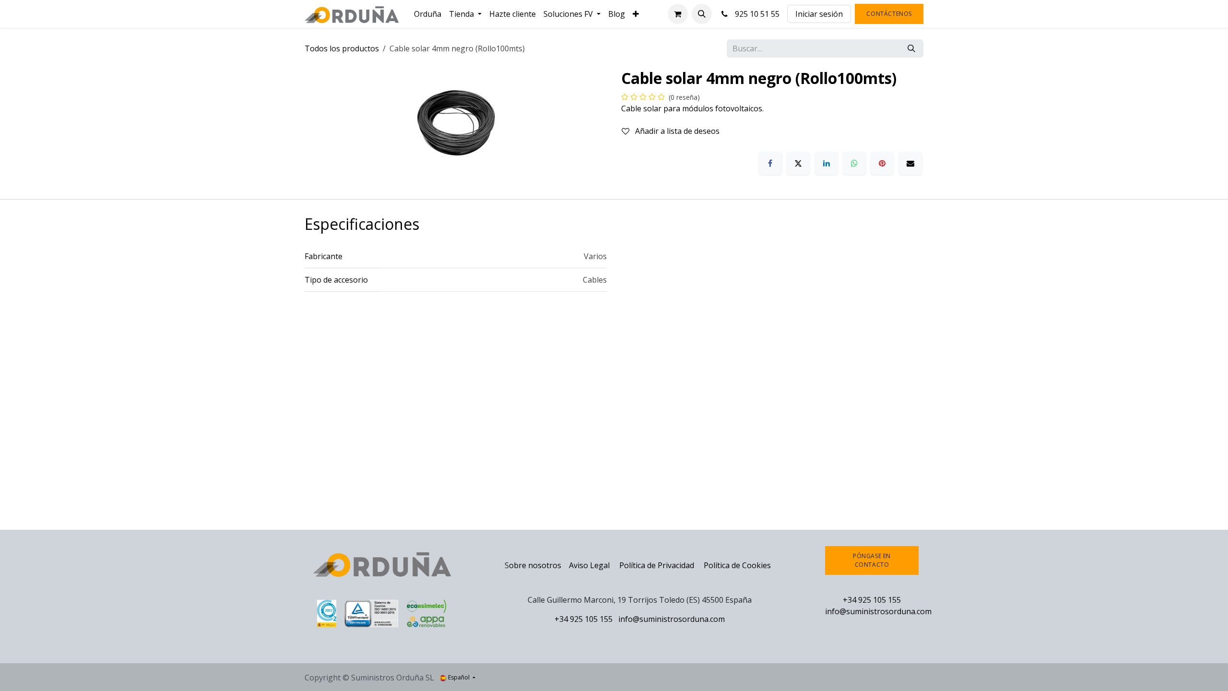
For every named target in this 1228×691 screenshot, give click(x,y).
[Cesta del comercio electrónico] (678, 14)
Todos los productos (342, 48)
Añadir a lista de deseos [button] (676, 131)
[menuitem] (427, 14)
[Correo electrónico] (910, 163)
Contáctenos (889, 14)
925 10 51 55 (755, 14)
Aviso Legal (589, 565)
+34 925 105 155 (584, 619)
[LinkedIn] (826, 163)
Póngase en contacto (872, 560)
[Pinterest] (882, 163)
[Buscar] (911, 48)
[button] (702, 14)
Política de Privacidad (657, 565)
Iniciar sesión (819, 14)
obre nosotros (535, 565)
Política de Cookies (737, 565)
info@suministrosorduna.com (671, 619)
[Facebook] (770, 163)
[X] (798, 163)
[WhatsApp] (854, 163)
